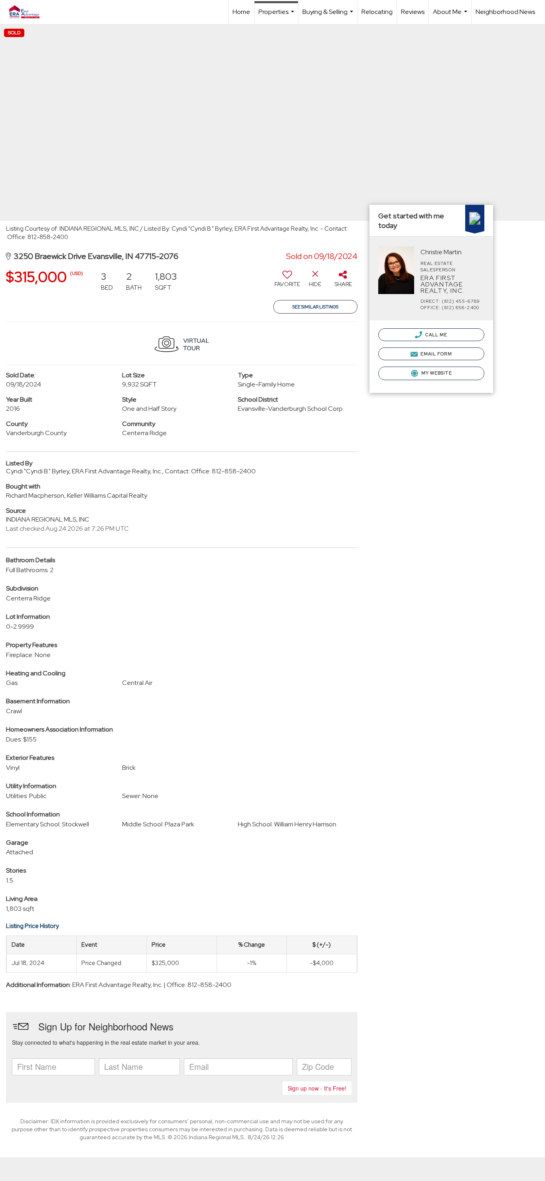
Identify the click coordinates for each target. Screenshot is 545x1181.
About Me (451, 16)
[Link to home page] (28, 12)
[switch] (287, 282)
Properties (277, 16)
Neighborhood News (505, 12)
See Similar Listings (315, 307)
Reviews (413, 12)
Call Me (436, 334)
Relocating (377, 12)
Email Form (435, 354)
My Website (436, 373)
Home (241, 12)
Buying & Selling (328, 16)
